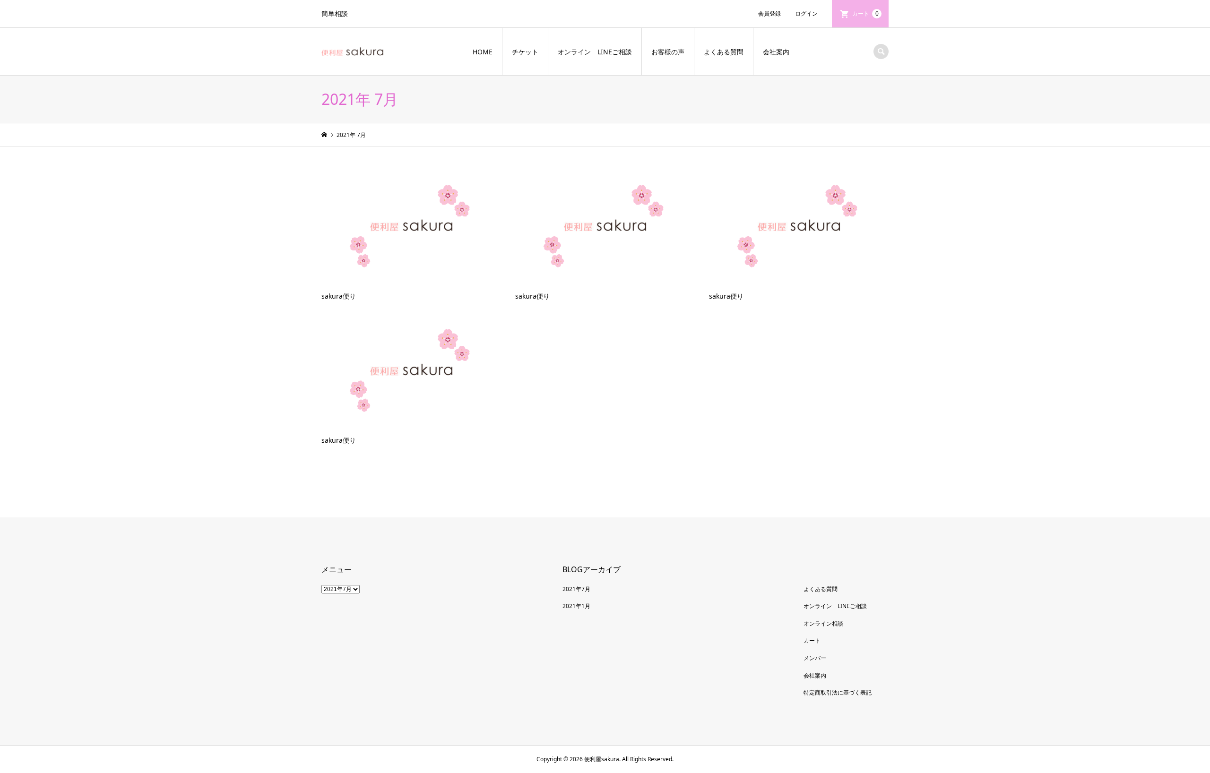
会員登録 (769, 13)
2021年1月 (576, 606)
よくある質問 (723, 51)
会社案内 (776, 51)
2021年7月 (576, 589)
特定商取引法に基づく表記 (838, 692)
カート (865, 13)
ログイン (806, 13)
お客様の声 (667, 51)
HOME (483, 51)
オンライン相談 (823, 623)
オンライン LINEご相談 (595, 51)
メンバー (815, 658)
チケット (525, 51)
